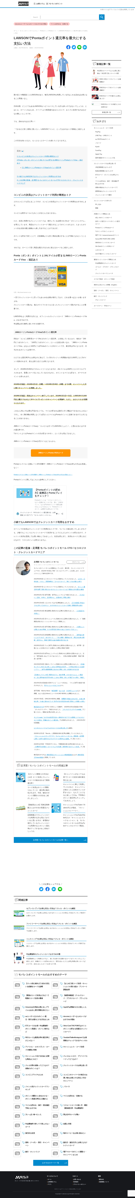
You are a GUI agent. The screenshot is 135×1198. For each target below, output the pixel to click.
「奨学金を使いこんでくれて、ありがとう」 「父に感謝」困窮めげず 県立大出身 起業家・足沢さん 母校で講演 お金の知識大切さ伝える (59, 637)
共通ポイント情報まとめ (102, 214)
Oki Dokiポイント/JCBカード (104, 246)
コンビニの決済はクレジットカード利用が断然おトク (38, 156)
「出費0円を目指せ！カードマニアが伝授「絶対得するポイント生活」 (57, 747)
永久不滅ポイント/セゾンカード (105, 254)
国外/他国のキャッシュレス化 (105, 158)
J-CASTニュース (71, 691)
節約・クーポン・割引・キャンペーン (106, 290)
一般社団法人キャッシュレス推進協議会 (59, 755)
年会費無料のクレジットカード (105, 263)
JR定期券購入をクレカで (103, 167)
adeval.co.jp (65, 1193)
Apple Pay (98, 154)
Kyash (97, 146)
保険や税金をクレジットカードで (106, 187)
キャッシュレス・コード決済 (103, 128)
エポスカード (99, 250)
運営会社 (101, 1179)
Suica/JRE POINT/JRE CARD (105, 239)
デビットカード (100, 300)
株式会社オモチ (39, 707)
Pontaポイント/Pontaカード (104, 227)
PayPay (97, 132)
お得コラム (40, 4)
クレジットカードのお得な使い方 (105, 163)
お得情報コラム (52, 1182)
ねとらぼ (62, 691)
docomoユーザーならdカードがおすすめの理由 (31, 24)
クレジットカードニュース (104, 273)
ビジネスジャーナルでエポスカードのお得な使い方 (51, 728)
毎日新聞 (54, 691)
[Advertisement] (50, 863)
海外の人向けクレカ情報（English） (106, 285)
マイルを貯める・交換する (59, 24)
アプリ (49, 1184)
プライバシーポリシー (79, 1184)
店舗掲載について (104, 1182)
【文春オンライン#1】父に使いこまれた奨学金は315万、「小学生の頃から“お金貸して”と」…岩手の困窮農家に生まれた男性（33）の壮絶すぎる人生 (59, 666)
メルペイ (98, 143)
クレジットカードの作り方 (103, 200)
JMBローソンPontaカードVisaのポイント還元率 (41, 167)
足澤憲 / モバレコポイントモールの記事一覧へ (50, 840)
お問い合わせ (77, 1179)
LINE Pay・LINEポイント (103, 135)
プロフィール (76, 562)
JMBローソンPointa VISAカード (50, 453)
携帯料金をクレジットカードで (105, 191)
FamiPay (98, 150)
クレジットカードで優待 (103, 195)
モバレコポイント (56, 4)
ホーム (49, 1179)
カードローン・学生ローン (103, 306)
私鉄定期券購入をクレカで (104, 171)
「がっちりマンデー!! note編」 (72, 709)
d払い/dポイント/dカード (103, 217)
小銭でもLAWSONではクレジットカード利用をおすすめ (39, 176)
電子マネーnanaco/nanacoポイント (107, 235)
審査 (96, 208)
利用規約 (75, 1182)
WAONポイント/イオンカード (105, 242)
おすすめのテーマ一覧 (50, 1163)
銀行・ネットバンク (100, 296)
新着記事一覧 (106, 112)
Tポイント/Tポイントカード (104, 231)
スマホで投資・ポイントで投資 (104, 279)
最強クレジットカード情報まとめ (105, 259)
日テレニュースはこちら (52, 685)
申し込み (98, 204)
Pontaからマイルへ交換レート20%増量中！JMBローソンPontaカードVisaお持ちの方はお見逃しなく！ (43, 474)
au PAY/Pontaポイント (102, 139)
